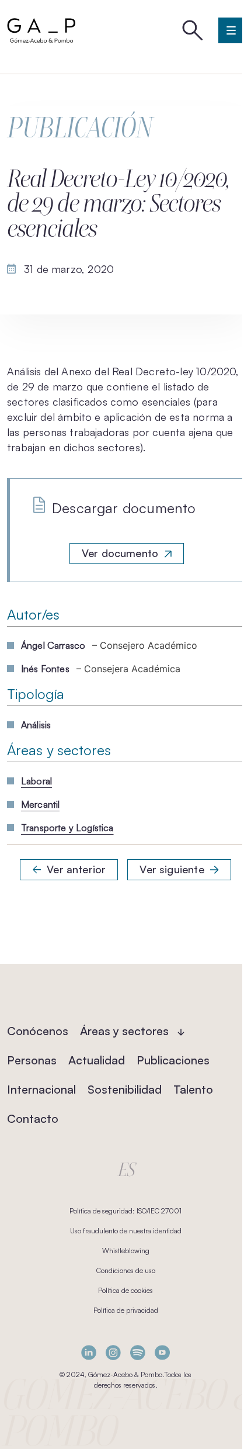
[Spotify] (137, 1352)
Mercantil (40, 804)
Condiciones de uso (125, 1270)
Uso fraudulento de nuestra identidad (126, 1230)
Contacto (32, 1118)
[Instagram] (113, 1352)
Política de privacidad (125, 1310)
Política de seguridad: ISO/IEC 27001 (125, 1210)
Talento (193, 1089)
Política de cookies (125, 1290)
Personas (32, 1060)
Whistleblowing (125, 1250)
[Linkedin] (88, 1352)
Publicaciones (173, 1060)
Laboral (36, 781)
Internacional (41, 1089)
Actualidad (96, 1060)
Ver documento (120, 553)
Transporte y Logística (67, 828)
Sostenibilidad (125, 1089)
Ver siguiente (172, 869)
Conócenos (37, 1030)
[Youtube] (162, 1352)
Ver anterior (76, 869)
